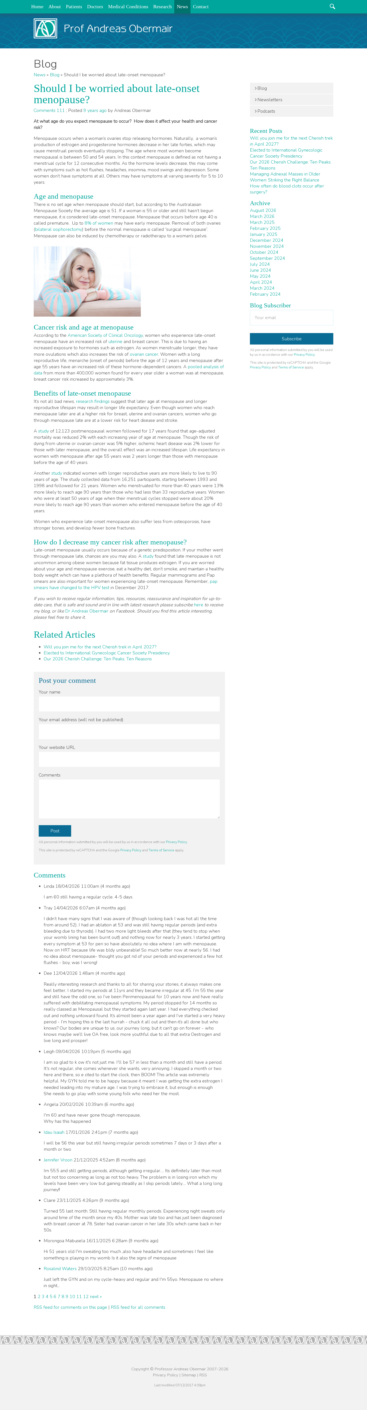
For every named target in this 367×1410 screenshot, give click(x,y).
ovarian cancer (144, 354)
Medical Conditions (128, 6)
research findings (93, 401)
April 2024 (261, 282)
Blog (54, 75)
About (54, 6)
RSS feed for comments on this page (70, 1307)
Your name (49, 692)
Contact (201, 6)
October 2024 (264, 252)
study (43, 431)
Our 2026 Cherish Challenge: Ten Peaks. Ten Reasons (98, 659)
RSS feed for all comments (138, 1307)
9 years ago (95, 110)
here (198, 605)
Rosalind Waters (60, 1269)
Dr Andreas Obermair (86, 611)
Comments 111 (50, 110)
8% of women (99, 223)
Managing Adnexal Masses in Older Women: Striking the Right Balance (285, 177)
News (182, 6)
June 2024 (260, 270)
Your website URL (57, 747)
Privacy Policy (176, 842)
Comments (49, 775)
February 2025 (265, 228)
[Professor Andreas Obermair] (103, 28)
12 (86, 1297)
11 (79, 1297)
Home (37, 6)
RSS (203, 1375)
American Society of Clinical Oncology (105, 335)
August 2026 (263, 210)
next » (96, 1297)
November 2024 (267, 246)
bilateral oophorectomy (58, 229)
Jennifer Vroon (58, 1160)
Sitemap (189, 1375)
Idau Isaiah (55, 1132)
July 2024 (260, 264)
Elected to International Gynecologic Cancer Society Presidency (107, 653)
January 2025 (263, 234)
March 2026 (262, 216)
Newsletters (269, 100)
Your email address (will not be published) (81, 720)
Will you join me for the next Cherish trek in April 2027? (100, 647)
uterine (115, 342)
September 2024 (267, 258)
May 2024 (260, 276)
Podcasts (266, 111)
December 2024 (266, 240)
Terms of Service (161, 850)
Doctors (95, 6)
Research (162, 6)
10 (72, 1297)
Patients (74, 6)
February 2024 (265, 294)
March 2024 (262, 288)
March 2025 (262, 222)
